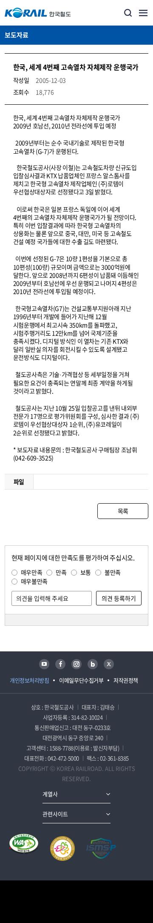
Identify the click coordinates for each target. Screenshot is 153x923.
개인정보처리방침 (29, 680)
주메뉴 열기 (143, 13)
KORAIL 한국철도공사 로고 (38, 13)
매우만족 (31, 572)
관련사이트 (55, 814)
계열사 (50, 794)
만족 (61, 572)
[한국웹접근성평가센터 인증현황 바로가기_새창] (24, 848)
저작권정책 (125, 680)
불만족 (113, 572)
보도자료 (16, 35)
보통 (85, 572)
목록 (123, 511)
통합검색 (128, 13)
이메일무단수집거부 (81, 680)
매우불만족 (34, 581)
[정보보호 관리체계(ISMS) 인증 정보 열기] (101, 848)
